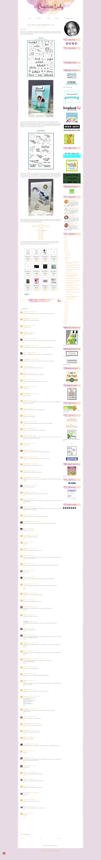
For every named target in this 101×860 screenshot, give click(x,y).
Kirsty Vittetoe (26, 744)
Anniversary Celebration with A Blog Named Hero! (74, 208)
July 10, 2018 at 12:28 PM (34, 723)
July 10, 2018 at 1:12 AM (36, 658)
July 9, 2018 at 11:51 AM (31, 400)
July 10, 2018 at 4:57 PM (33, 744)
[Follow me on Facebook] (67, 44)
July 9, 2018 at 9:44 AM (33, 318)
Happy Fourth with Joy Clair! (71, 299)
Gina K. (41, 224)
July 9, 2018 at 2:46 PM (35, 521)
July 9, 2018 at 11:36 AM (33, 386)
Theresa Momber (41, 239)
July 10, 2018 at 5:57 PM (31, 765)
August (66, 259)
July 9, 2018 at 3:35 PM (30, 555)
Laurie (24, 408)
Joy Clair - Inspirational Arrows (72, 287)
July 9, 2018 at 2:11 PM (33, 485)
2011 (65, 322)
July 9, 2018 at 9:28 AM (32, 311)
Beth (24, 806)
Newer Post (23, 838)
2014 (65, 317)
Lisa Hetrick (41, 234)
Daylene (24, 765)
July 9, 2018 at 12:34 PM (31, 435)
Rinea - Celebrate (69, 294)
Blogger (56, 845)
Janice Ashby (25, 386)
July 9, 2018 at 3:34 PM (32, 548)
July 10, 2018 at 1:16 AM (32, 666)
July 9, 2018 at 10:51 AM (29, 366)
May (65, 302)
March (66, 306)
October (66, 255)
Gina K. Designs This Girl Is (29, 299)
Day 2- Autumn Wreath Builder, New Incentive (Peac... (72, 265)
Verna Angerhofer (26, 521)
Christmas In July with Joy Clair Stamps (73, 267)
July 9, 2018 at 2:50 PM (29, 528)
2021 (65, 245)
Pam (24, 366)
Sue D (24, 799)
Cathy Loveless (26, 723)
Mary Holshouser (26, 696)
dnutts (24, 443)
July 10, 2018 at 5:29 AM (31, 680)
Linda (24, 470)
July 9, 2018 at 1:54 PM (35, 477)
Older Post (59, 838)
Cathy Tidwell (40, 229)
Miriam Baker (25, 393)
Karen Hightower (41, 231)
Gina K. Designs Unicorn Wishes (41, 299)
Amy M (24, 750)
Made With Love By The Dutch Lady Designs (50, 850)
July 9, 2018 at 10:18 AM (34, 359)
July (65, 260)
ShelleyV (24, 689)
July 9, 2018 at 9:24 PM (32, 621)
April (66, 304)
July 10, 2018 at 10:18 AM (35, 696)
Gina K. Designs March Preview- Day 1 (73, 216)
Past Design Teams (68, 18)
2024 (65, 240)
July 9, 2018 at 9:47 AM (30, 325)
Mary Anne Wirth (26, 535)
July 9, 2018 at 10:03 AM (33, 345)
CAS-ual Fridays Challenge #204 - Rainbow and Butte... (72, 276)
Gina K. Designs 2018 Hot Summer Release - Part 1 (72, 286)
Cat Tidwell (25, 311)
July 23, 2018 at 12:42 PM (29, 813)
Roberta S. (25, 772)
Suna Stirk (25, 666)
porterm (24, 400)
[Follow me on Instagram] (70, 44)
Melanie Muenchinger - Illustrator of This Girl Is (41, 225)
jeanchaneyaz (25, 450)
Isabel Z (24, 737)
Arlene (24, 563)
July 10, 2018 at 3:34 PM (31, 737)
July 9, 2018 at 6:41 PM (30, 614)
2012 (65, 320)
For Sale (48, 18)
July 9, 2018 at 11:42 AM (33, 393)
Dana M (24, 673)
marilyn (24, 325)
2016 (65, 313)
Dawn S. (24, 506)
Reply (24, 315)
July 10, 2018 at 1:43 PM (33, 730)
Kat (23, 528)
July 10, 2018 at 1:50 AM (31, 673)
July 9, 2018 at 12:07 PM (31, 421)
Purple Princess (26, 485)
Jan (23, 813)
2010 (65, 323)
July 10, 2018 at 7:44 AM (31, 689)
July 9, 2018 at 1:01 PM (33, 463)
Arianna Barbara (26, 792)
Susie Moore (40, 237)
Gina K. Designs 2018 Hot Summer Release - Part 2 (72, 283)
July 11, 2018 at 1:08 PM (31, 779)
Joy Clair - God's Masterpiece (71, 273)
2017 (65, 311)
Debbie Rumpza (26, 318)
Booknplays (25, 548)
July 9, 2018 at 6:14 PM (31, 606)
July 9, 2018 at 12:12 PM (30, 428)
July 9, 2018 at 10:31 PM (31, 635)
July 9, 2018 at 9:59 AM (31, 339)
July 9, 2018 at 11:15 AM (31, 373)
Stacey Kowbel (26, 730)
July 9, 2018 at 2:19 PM (32, 492)
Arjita (24, 352)
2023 (65, 242)
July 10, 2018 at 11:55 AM (32, 716)
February (66, 308)
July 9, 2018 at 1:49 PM (30, 470)
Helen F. (24, 635)
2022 (65, 243)
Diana (24, 614)
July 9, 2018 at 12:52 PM (30, 443)
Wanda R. (25, 373)
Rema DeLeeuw (41, 235)
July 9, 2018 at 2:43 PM (31, 506)
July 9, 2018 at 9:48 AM (31, 332)
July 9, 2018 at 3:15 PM (34, 535)
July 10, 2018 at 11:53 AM (33, 708)
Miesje (24, 577)
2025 (65, 238)
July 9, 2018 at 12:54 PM (33, 450)
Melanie (24, 339)
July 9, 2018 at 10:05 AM (30, 352)
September (67, 257)
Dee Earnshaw (26, 345)
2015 (65, 315)
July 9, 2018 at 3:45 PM (30, 563)
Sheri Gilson (41, 236)
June (66, 301)
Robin (24, 428)
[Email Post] (43, 299)
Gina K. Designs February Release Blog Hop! (73, 200)
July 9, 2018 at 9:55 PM (30, 628)
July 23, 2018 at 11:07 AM (30, 806)
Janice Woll (25, 593)
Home (30, 18)
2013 (65, 318)
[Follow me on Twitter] (76, 44)
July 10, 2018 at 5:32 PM (30, 750)
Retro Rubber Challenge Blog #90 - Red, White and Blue (72, 297)
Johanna (25, 716)
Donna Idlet (38, 230)
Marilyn (24, 680)
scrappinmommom (26, 477)
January (66, 309)
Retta (24, 514)
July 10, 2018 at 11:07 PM (32, 772)
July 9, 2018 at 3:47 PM (29, 570)
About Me (38, 18)
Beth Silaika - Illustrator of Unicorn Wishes (41, 226)
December (67, 252)
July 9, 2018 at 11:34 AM (30, 379)
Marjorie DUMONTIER (27, 658)
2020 (65, 247)
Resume (57, 18)
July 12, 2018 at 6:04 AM (34, 792)
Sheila (24, 555)
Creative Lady (50, 6)
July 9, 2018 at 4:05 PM (30, 577)
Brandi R (24, 435)
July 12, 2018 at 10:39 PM (30, 799)
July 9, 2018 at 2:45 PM (30, 514)
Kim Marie (25, 606)
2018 (65, 250)
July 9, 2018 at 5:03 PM (32, 593)
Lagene (24, 779)
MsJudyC (25, 421)
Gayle (24, 628)
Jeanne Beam (25, 708)
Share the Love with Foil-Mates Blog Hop (73, 224)
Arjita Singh (41, 228)
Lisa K (24, 379)
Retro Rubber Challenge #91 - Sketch (73, 280)
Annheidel (25, 332)
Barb (24, 570)
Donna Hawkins (26, 359)
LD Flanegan (25, 492)
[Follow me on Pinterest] (73, 44)
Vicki (24, 757)
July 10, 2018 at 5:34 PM (30, 757)
